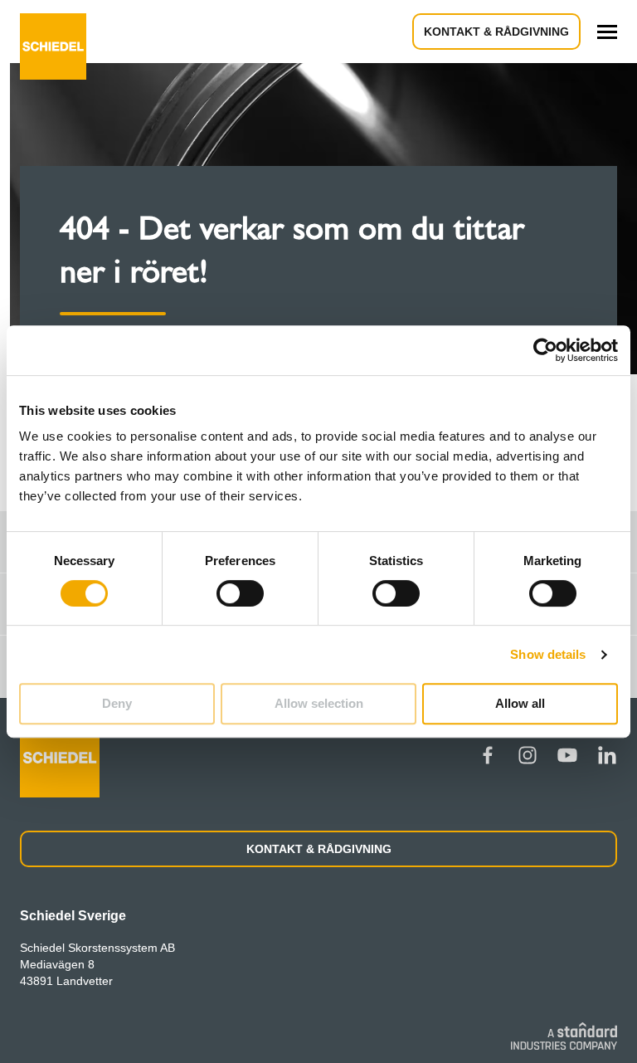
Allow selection (319, 703)
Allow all (520, 703)
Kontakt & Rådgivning (496, 31)
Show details (548, 654)
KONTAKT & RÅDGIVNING (318, 849)
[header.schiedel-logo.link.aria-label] (53, 31)
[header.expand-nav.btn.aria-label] (607, 32)
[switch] (240, 593)
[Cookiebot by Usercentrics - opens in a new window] (545, 350)
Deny (117, 703)
